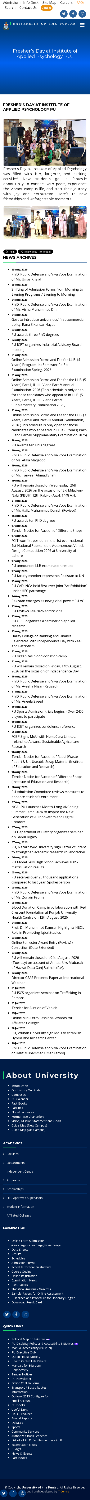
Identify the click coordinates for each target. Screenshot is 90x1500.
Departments (16, 1163)
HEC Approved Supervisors (25, 1198)
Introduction (20, 1086)
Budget (16, 1449)
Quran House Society (26, 1357)
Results (16, 1254)
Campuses (19, 1095)
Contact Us (28, 7)
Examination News (24, 1280)
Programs (13, 1180)
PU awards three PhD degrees (35, 334)
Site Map (49, 2)
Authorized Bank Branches (30, 1436)
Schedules (18, 1258)
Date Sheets (20, 1250)
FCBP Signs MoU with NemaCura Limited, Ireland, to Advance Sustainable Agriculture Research (45, 741)
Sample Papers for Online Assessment (37, 1293)
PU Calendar (20, 1099)
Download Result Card (27, 1302)
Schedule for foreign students (31, 1267)
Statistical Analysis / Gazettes (31, 1289)
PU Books (18, 1405)
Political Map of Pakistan (29, 1339)
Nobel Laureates (23, 1112)
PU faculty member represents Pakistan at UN (48, 575)
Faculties (13, 1154)
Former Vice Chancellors (28, 1117)
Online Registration (24, 1276)
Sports (16, 1427)
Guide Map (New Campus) (29, 1125)
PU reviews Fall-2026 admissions (37, 611)
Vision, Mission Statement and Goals (36, 1121)
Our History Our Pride (26, 1090)
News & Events (22, 1453)
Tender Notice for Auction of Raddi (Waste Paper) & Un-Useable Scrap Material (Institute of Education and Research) (48, 761)
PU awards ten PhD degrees (33, 445)
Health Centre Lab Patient (29, 1361)
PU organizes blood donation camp (39, 656)
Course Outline (22, 1271)
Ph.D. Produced (22, 1414)
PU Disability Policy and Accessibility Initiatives (43, 1343)
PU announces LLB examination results (42, 565)
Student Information (20, 1207)
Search (10, 7)
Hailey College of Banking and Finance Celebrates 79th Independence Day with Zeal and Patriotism (46, 641)
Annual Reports (22, 1418)
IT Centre (63, 1491)
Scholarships (15, 1189)
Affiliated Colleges (19, 1215)
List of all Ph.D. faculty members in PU (37, 1440)
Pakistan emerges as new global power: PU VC (48, 601)
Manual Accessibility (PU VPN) (32, 1348)
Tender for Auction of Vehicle (35, 1008)
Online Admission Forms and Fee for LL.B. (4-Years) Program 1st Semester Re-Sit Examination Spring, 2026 (46, 364)
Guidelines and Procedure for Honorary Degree (43, 1298)
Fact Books (19, 1103)
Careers (66, 2)
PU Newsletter (21, 1379)
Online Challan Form (25, 1383)
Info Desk (31, 2)
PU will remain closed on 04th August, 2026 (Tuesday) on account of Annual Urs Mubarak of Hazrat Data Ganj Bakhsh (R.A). (47, 962)
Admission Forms (23, 1263)
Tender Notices (22, 1374)
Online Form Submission (36, 1243)
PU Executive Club (24, 1352)
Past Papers (20, 1285)
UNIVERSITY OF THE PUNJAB (44, 23)
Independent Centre (20, 1171)
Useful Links (20, 1409)
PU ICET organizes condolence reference (44, 726)
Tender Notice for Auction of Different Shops (47, 530)
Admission (11, 2)
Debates (17, 1423)
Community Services (25, 1431)
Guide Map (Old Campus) (28, 1130)
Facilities (17, 1108)
